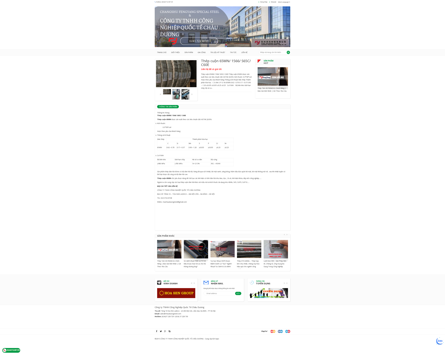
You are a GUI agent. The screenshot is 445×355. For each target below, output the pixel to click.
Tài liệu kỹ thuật (217, 52)
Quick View (272, 75)
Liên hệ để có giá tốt (211, 69)
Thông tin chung (163, 113)
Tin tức (233, 52)
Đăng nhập (263, 2)
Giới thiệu (175, 52)
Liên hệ (244, 52)
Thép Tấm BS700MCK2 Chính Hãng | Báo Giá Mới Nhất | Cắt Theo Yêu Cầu (169, 264)
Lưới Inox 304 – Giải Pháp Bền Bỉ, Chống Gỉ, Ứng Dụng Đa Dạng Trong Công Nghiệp (275, 264)
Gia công (202, 52)
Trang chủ (161, 52)
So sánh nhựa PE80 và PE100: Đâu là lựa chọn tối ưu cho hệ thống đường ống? (195, 264)
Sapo (217, 339)
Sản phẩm (188, 52)
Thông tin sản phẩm (168, 107)
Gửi (237, 293)
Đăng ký (273, 2)
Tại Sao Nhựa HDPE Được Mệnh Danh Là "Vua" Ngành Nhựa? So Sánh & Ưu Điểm (221, 264)
